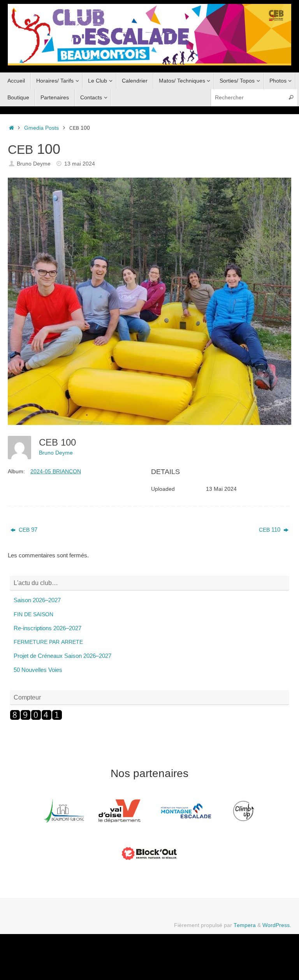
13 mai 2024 (79, 164)
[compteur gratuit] (36, 718)
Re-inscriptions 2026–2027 (47, 628)
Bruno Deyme (34, 164)
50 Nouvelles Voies (38, 669)
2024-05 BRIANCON (55, 471)
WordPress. (276, 925)
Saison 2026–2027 (37, 600)
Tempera (245, 925)
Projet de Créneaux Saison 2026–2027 (62, 655)
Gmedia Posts (41, 128)
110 (270, 529)
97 (28, 529)
